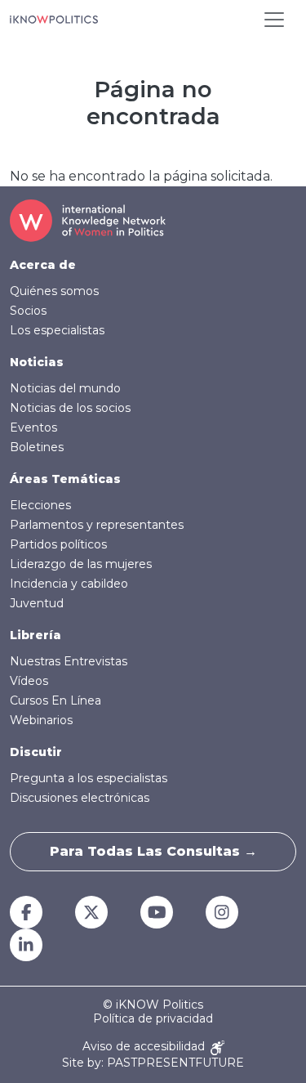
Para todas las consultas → (153, 851)
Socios (28, 310)
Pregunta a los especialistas (88, 778)
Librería (35, 635)
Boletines (37, 447)
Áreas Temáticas (65, 479)
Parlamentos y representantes (97, 524)
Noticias (37, 362)
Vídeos (29, 681)
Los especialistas (57, 330)
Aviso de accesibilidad (145, 1047)
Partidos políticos (58, 544)
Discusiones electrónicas (79, 797)
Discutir (36, 752)
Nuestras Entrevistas (68, 661)
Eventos (33, 427)
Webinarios (41, 720)
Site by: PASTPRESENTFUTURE (153, 1063)
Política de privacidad (153, 1019)
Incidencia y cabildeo (69, 583)
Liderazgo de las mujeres (81, 564)
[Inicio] (54, 20)
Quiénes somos (54, 291)
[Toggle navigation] (274, 19)
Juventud (37, 603)
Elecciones (40, 505)
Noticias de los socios (70, 408)
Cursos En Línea (55, 700)
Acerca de (43, 264)
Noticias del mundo (65, 388)
